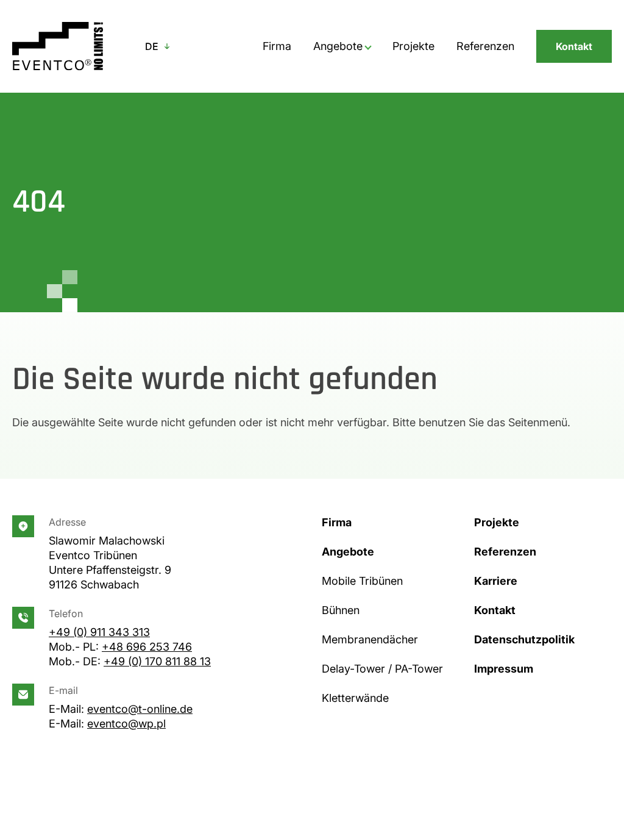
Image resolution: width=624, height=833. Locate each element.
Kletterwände (355, 698)
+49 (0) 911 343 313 (99, 632)
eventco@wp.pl (126, 723)
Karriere (495, 580)
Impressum (503, 668)
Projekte (413, 46)
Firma (277, 46)
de (151, 46)
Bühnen (341, 610)
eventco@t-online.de (140, 709)
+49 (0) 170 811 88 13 (157, 661)
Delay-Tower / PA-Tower (382, 668)
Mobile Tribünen (362, 580)
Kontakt (574, 46)
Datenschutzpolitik (524, 639)
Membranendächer (370, 639)
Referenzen (485, 46)
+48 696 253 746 (147, 646)
